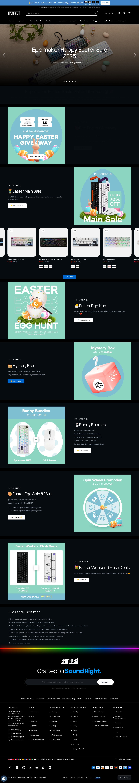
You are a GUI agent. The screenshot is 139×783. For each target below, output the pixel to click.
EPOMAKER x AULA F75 (15, 259)
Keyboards (21, 21)
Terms (72, 777)
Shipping (89, 777)
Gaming (48, 21)
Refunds (80, 777)
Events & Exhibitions (100, 699)
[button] (62, 13)
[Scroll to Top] (135, 772)
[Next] (135, 55)
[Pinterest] (10, 767)
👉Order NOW (81, 580)
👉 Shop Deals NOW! (17, 206)
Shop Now (105, 3)
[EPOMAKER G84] (117, 242)
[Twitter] (30, 767)
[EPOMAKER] (69, 660)
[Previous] (4, 55)
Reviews (88, 699)
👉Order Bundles (82, 450)
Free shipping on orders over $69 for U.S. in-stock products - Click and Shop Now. (60, 7)
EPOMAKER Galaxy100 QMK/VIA (50, 259)
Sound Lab (40, 699)
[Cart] (129, 13)
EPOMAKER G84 (109, 259)
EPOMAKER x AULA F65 (79, 259)
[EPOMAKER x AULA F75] (21, 242)
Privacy (65, 777)
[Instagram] (23, 767)
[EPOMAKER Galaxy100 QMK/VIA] (53, 242)
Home (11, 21)
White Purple (50, 266)
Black (41, 266)
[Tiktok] (43, 767)
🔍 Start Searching (83, 320)
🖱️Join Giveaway (83, 148)
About (73, 21)
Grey (46, 266)
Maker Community (53, 699)
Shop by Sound (35, 21)
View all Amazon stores (123, 759)
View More (69, 277)
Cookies (97, 777)
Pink (109, 266)
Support (96, 21)
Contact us (114, 699)
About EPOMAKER (27, 699)
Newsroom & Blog (68, 699)
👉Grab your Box (15, 381)
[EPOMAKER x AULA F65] (85, 242)
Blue (73, 266)
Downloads (84, 21)
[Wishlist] (124, 13)
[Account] (119, 13)
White (104, 266)
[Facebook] (17, 767)
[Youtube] (37, 767)
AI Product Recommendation (115, 21)
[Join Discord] (50, 767)
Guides (79, 699)
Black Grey (77, 266)
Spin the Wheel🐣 (16, 517)
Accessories (61, 21)
